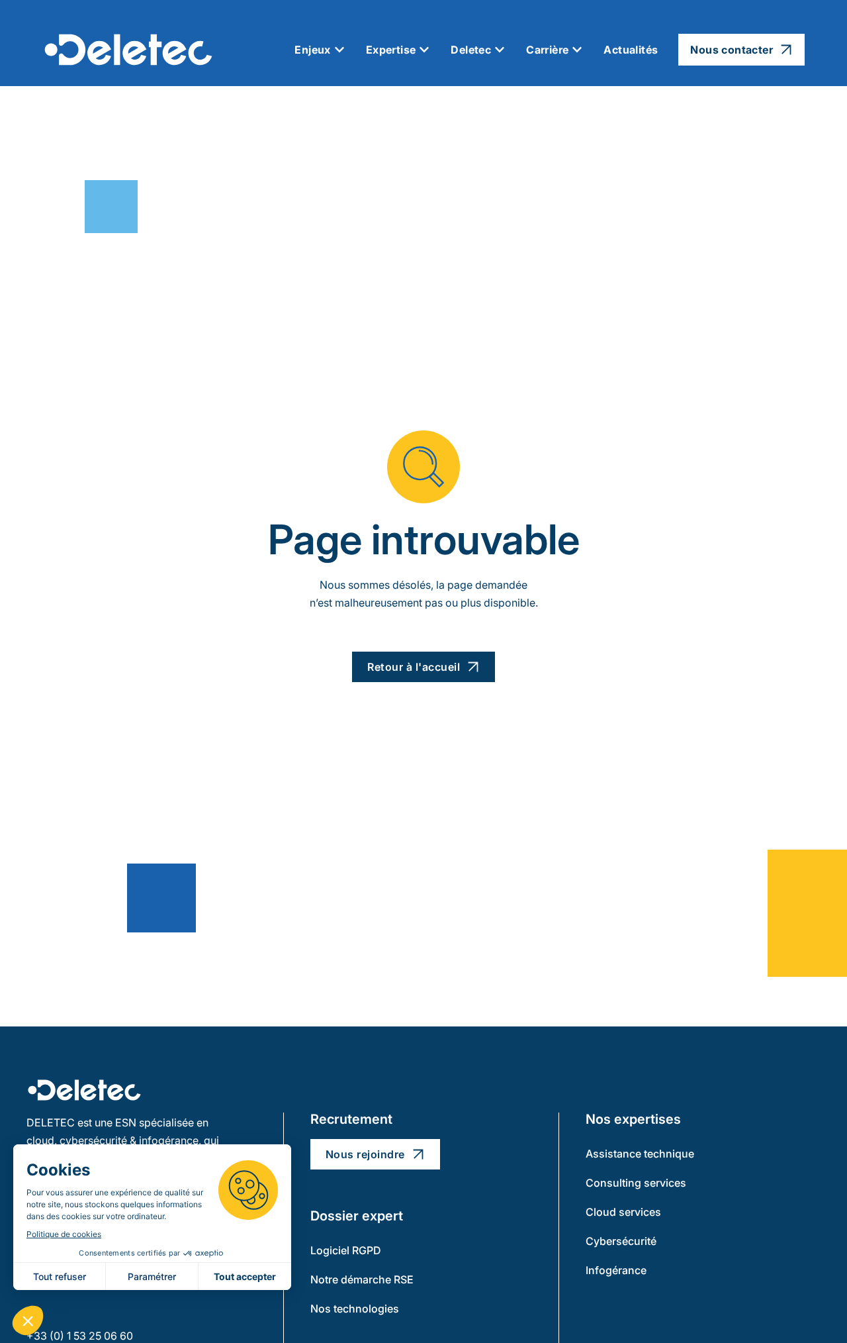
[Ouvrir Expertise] (424, 50)
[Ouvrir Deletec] (499, 50)
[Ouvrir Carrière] (577, 50)
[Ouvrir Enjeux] (339, 50)
